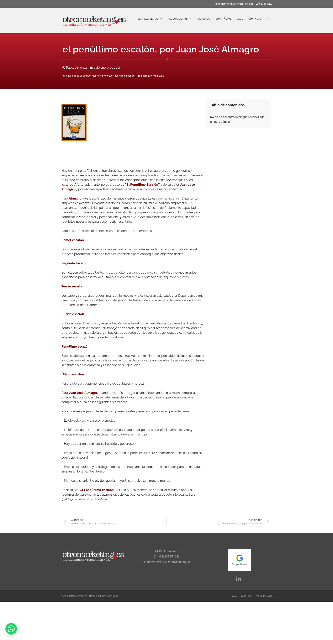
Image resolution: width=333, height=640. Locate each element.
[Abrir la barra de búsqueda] (268, 19)
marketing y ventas (102, 75)
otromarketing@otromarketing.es (234, 3)
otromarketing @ (168, 561)
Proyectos (203, 18)
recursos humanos (124, 75)
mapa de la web (264, 596)
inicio (234, 596)
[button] (11, 629)
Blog (240, 18)
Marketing (158, 75)
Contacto (255, 18)
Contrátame (223, 18)
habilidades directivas (78, 75)
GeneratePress (110, 596)
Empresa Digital (148, 18)
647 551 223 (265, 3)
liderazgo (146, 75)
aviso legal (246, 596)
